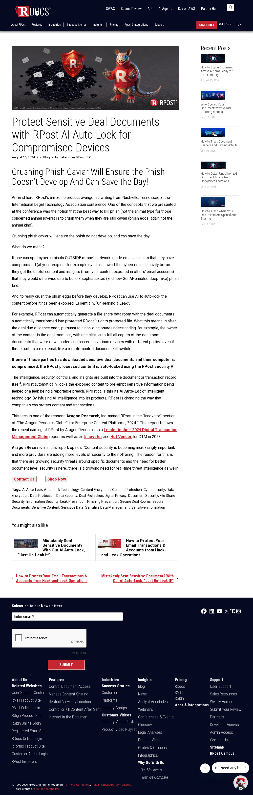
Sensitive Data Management (107, 507)
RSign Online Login (26, 723)
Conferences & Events (156, 717)
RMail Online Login (26, 708)
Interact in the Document (68, 717)
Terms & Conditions (77, 784)
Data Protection (42, 496)
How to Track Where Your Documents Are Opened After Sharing (219, 214)
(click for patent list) (46, 789)
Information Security (42, 501)
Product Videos (150, 740)
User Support (220, 686)
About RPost (18, 24)
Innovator (93, 436)
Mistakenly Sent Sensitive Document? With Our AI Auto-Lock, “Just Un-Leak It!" (137, 578)
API (150, 9)
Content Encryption (95, 490)
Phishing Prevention (102, 501)
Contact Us (219, 740)
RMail (179, 692)
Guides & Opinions (152, 747)
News (142, 694)
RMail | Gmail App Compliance (111, 784)
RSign (179, 698)
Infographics (148, 755)
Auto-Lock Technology (61, 490)
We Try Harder (221, 701)
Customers (110, 692)
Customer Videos (116, 715)
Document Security (143, 496)
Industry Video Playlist (119, 721)
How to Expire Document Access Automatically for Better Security (217, 71)
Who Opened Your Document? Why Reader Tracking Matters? (216, 108)
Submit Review (131, 9)
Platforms (109, 700)
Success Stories (76, 24)
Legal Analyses (150, 732)
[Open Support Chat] (240, 782)
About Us (19, 679)
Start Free (206, 24)
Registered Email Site (28, 731)
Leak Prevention (72, 501)
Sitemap (217, 747)
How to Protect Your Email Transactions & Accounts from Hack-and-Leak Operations (51, 578)
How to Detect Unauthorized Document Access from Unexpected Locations (219, 177)
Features (37, 24)
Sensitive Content (45, 507)
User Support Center (28, 692)
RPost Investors (24, 761)
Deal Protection (91, 496)
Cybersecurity (154, 490)
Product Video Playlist (119, 729)
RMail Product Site (26, 700)
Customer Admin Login (30, 754)
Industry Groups (114, 708)
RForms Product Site (28, 746)
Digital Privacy (115, 496)
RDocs (180, 686)
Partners (217, 717)
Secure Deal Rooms (135, 501)
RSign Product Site (27, 715)
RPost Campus (222, 753)
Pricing (114, 24)
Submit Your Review (225, 709)
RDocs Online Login (27, 738)
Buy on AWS (186, 9)
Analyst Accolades (153, 701)
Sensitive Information (148, 507)
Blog (46, 157)
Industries (54, 24)
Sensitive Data (72, 507)
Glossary (145, 724)
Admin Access (221, 732)
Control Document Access (70, 686)
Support (159, 24)
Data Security (66, 496)
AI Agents (165, 9)
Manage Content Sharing (68, 694)
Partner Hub (209, 9)
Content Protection (127, 490)
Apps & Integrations (136, 24)
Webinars (145, 709)
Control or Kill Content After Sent (75, 709)
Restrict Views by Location (70, 701)
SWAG (110, 9)
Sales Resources (223, 694)
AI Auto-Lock (32, 490)
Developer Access (224, 724)
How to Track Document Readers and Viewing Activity (219, 143)
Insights (98, 24)
